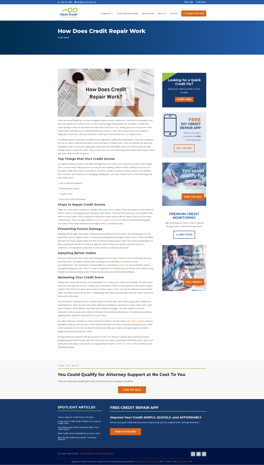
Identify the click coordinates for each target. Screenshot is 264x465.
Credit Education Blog (127, 13)
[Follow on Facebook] (193, 454)
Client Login (188, 2)
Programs (105, 13)
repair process (110, 127)
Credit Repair (63, 37)
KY (155, 461)
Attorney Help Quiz (193, 13)
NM (174, 461)
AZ (142, 461)
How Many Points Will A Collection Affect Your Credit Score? (78, 428)
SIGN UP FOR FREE (125, 431)
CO (145, 461)
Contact (174, 13)
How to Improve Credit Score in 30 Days (76, 417)
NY (178, 461)
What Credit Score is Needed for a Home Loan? (79, 433)
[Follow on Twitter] (198, 454)
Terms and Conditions (104, 453)
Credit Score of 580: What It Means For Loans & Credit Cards (79, 422)
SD (184, 461)
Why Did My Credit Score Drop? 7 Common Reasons (77, 439)
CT (149, 461)
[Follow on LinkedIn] (204, 454)
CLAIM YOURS (184, 234)
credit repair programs (135, 321)
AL (136, 461)
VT (187, 461)
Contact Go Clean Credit (126, 343)
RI (181, 461)
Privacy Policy (87, 453)
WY (190, 461)
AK (139, 461)
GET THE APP (184, 148)
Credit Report (201, 2)
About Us (162, 13)
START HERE (184, 99)
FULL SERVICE (194, 281)
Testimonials (147, 13)
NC (164, 461)
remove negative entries (106, 220)
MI (158, 461)
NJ (171, 461)
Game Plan (123, 265)
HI (152, 461)
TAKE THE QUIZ (193, 196)
